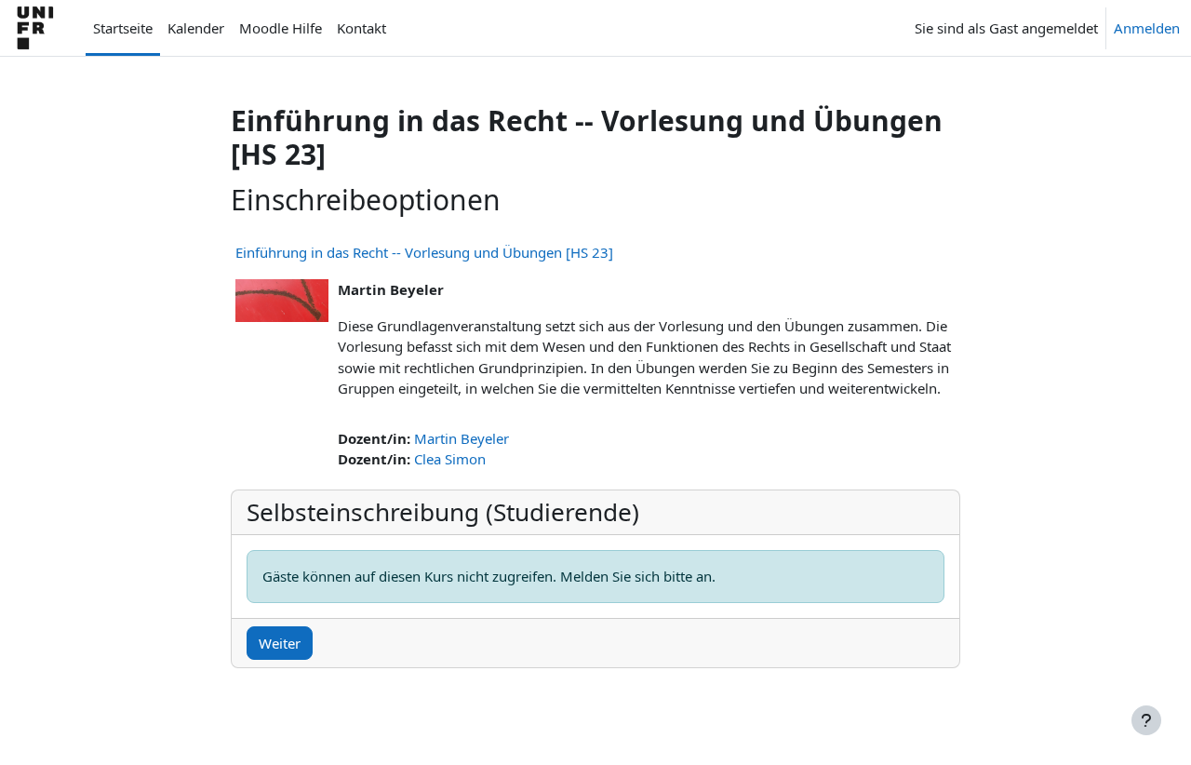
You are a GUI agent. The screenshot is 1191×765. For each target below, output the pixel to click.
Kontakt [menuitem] (361, 28)
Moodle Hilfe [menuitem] (280, 28)
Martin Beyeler (461, 438)
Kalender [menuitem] (195, 28)
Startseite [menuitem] (123, 28)
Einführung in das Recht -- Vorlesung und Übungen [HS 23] (424, 252)
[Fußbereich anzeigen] (1146, 720)
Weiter (280, 643)
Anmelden (1147, 28)
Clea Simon (450, 459)
